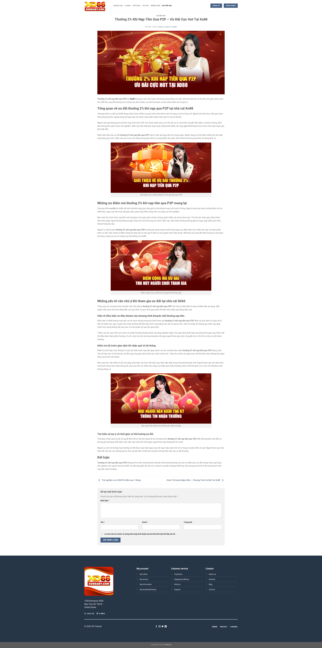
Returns (177, 584)
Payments (178, 574)
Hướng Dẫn (155, 6)
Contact (212, 589)
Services (212, 579)
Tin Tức (145, 6)
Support (177, 589)
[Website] (96, 5)
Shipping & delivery (181, 579)
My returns (144, 579)
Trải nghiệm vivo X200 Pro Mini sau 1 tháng (121, 480)
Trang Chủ (118, 6)
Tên (102, 522)
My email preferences (148, 589)
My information (146, 584)
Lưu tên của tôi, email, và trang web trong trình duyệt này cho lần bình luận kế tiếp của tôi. (140, 534)
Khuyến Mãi (167, 6)
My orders (144, 574)
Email (145, 522)
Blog (210, 584)
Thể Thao (136, 6)
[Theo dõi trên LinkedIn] (166, 626)
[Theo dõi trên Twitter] (163, 626)
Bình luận (104, 501)
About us (212, 574)
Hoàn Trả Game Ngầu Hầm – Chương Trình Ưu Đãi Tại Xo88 (194, 480)
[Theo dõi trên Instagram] (159, 626)
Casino (127, 6)
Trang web (188, 522)
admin (174, 27)
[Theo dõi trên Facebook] (156, 626)
